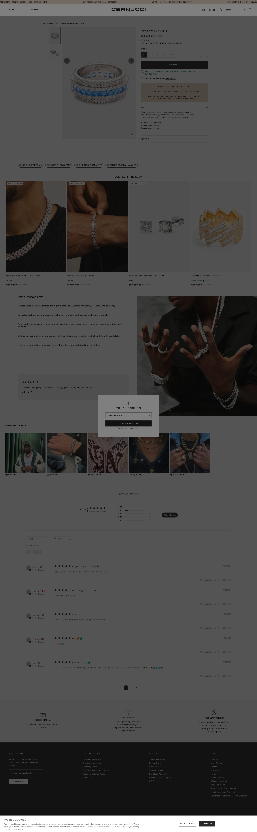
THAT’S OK (207, 823)
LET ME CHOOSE (187, 823)
